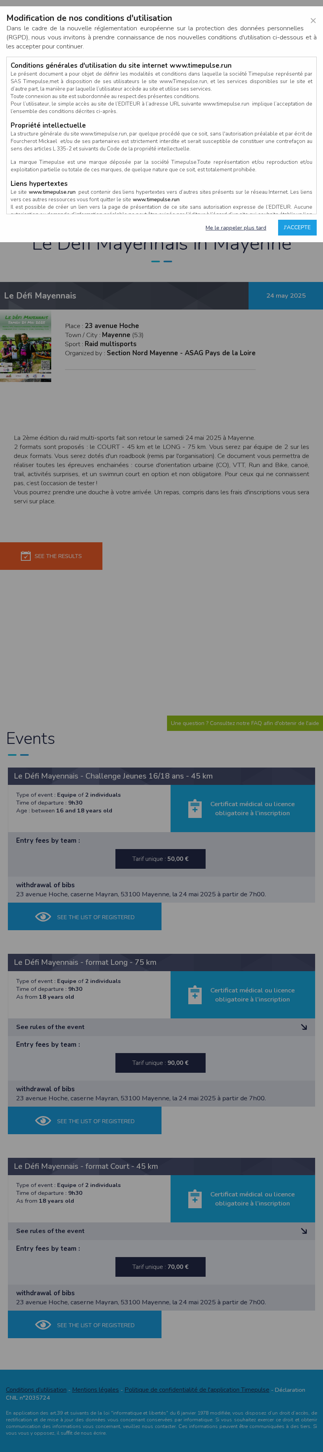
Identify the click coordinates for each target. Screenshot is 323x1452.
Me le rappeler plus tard (236, 228)
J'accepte (297, 227)
